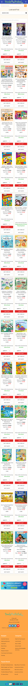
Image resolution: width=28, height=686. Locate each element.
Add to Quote (7, 62)
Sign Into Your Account (20, 638)
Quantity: (5, 54)
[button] (26, 13)
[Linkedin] (15, 626)
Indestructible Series (5, 669)
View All (16, 674)
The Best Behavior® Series (7, 672)
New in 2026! (18, 643)
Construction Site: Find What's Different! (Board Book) (7, 124)
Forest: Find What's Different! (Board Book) (21, 292)
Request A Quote (4, 650)
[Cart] (26, 1)
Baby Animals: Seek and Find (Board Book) (21, 463)
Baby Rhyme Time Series (20, 664)
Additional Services (5, 641)
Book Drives (4, 646)
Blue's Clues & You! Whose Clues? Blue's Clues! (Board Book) (7, 377)
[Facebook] (10, 626)
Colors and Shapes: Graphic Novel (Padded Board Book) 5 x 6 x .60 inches (21, 167)
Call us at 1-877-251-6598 (14, 622)
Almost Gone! (18, 646)
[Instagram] (12, 626)
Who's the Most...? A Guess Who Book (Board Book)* (21, 208)
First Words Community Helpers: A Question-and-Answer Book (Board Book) (7, 80)
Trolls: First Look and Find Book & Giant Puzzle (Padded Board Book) (21, 124)
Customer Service (5, 638)
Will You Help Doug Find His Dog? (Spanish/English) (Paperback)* (7, 546)
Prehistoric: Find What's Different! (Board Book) (7, 292)
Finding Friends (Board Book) (21, 420)
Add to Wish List (7, 59)
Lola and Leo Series (19, 672)
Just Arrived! (18, 641)
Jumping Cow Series (19, 667)
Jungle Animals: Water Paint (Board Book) (7, 463)
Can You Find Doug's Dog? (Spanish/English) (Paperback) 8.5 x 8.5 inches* (21, 81)
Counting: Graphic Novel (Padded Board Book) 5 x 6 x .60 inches (7, 209)
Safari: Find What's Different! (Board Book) (21, 250)
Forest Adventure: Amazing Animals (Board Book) (21, 505)
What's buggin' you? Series (7, 667)
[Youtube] (18, 626)
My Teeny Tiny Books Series (7, 664)
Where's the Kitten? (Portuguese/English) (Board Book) (21, 546)
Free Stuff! (3, 643)
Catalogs (3, 648)
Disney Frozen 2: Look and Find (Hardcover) (21, 37)
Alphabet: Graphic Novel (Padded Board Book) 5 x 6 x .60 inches (7, 167)
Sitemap (3, 655)
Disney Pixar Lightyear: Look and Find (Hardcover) (7, 37)
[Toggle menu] (2, 2)
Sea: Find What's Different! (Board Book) (7, 250)
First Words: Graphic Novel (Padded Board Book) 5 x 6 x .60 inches (21, 377)
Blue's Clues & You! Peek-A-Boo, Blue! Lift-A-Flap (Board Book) (7, 420)
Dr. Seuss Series (4, 674)
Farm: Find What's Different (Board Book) (7, 334)
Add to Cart (7, 56)
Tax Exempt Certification (6, 653)
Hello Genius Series (19, 669)
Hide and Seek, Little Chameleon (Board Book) (21, 334)
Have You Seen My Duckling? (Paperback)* (7, 505)
